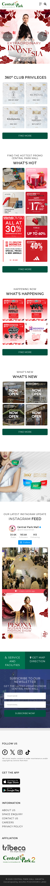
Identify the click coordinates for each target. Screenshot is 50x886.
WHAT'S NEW (9, 384)
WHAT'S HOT (8, 170)
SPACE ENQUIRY (12, 814)
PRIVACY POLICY (12, 826)
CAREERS (8, 822)
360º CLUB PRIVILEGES (12, 84)
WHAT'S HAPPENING (11, 301)
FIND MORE (25, 135)
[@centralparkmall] (12, 528)
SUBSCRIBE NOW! (25, 713)
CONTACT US (10, 818)
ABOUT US (8, 810)
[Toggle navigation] (40, 4)
